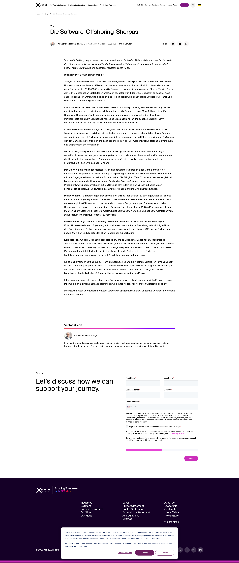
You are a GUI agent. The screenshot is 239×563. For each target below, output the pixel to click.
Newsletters (171, 515)
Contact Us (170, 509)
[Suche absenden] (193, 5)
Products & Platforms (108, 5)
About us (169, 502)
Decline (165, 553)
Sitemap (127, 518)
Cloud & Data (92, 5)
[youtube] (193, 550)
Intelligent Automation (76, 5)
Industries (140, 5)
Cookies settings (125, 553)
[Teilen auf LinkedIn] (173, 44)
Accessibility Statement (136, 512)
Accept (145, 553)
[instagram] (200, 550)
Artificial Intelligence (58, 5)
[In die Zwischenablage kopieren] (186, 44)
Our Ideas (86, 515)
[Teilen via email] (179, 44)
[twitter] (180, 550)
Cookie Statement (133, 509)
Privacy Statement (133, 506)
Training (162, 5)
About (175, 5)
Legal (125, 502)
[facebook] (187, 550)
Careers (169, 5)
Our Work (86, 512)
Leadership (170, 506)
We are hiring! (171, 521)
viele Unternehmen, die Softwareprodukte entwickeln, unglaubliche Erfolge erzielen (128, 280)
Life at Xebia (171, 512)
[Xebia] (41, 5)
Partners (148, 5)
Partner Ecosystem (92, 509)
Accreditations (130, 515)
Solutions (155, 5)
